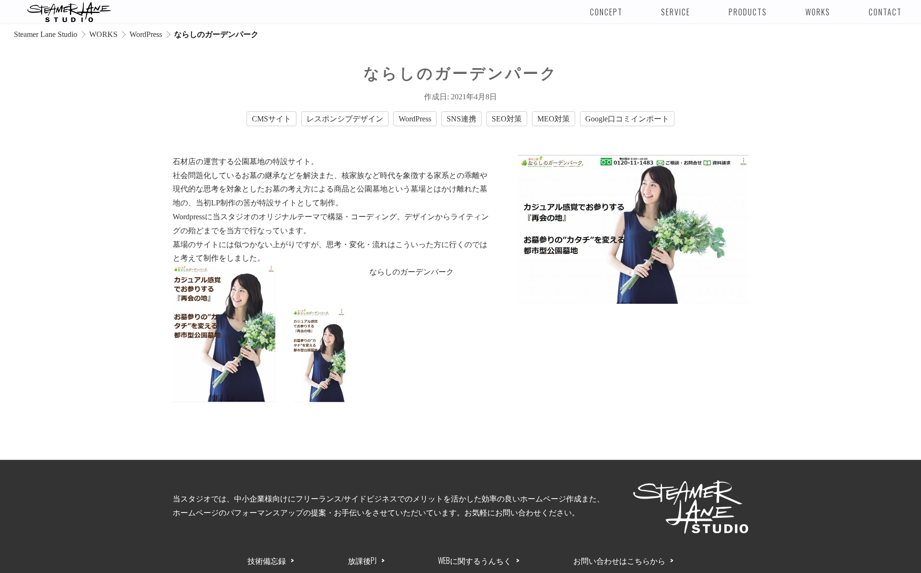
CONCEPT (606, 12)
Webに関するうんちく (474, 560)
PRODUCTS (748, 12)
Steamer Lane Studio (45, 34)
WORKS (817, 12)
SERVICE (675, 12)
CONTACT (885, 12)
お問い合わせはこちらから (619, 560)
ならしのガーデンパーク (411, 272)
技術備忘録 (267, 560)
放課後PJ (362, 560)
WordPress (146, 34)
